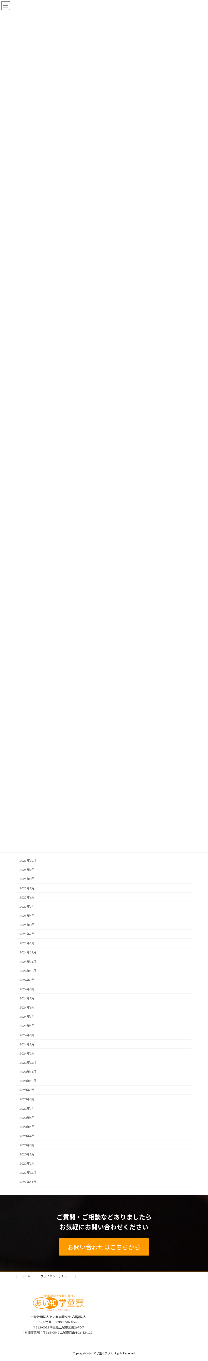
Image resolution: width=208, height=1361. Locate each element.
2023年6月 (27, 1117)
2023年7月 (27, 1108)
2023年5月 (27, 1126)
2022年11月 (28, 1182)
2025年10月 (28, 860)
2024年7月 (27, 998)
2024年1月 (27, 1053)
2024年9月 (27, 980)
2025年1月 (27, 943)
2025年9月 (27, 870)
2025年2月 (27, 934)
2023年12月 (28, 1062)
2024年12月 (28, 952)
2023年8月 (27, 1099)
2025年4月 (27, 916)
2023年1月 (27, 1163)
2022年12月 (28, 1172)
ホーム (25, 1276)
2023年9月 (27, 1090)
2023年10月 (28, 1081)
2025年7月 (27, 888)
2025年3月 (27, 925)
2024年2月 (27, 1044)
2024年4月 (27, 1026)
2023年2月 (27, 1154)
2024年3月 (27, 1035)
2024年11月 (28, 961)
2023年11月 (28, 1072)
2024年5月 (27, 1016)
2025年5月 (27, 906)
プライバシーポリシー (55, 1276)
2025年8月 (27, 879)
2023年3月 (27, 1145)
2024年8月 (27, 989)
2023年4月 (27, 1136)
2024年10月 (28, 970)
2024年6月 (27, 1007)
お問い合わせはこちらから (104, 1247)
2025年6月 (27, 897)
